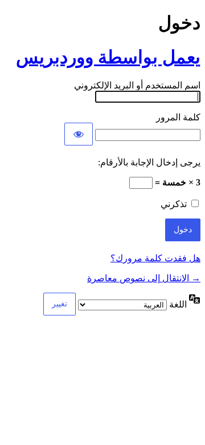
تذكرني (174, 204)
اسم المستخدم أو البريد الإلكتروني (137, 85)
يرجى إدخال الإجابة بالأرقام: (149, 162)
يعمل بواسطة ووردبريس (108, 57)
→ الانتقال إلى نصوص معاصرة (143, 278)
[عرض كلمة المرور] (78, 134)
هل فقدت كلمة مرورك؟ (155, 258)
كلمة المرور (178, 117)
